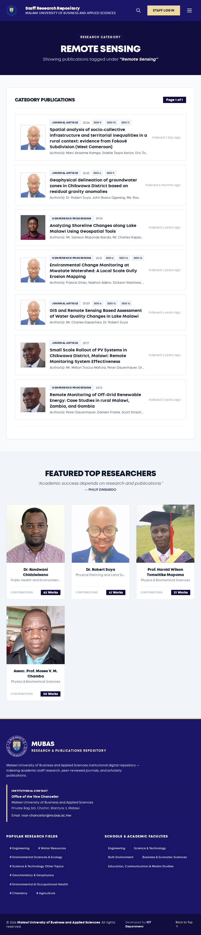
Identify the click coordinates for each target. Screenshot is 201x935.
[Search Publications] (138, 10)
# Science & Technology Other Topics (37, 866)
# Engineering (19, 848)
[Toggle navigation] (189, 10)
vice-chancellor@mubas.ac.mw (46, 815)
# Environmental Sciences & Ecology (36, 857)
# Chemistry (18, 893)
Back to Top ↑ (184, 924)
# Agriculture (45, 893)
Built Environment (120, 857)
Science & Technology (150, 848)
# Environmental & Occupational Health (39, 884)
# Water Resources (52, 848)
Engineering (116, 848)
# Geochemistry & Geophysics (32, 875)
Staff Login (164, 10)
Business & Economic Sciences (164, 857)
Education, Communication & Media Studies (141, 866)
